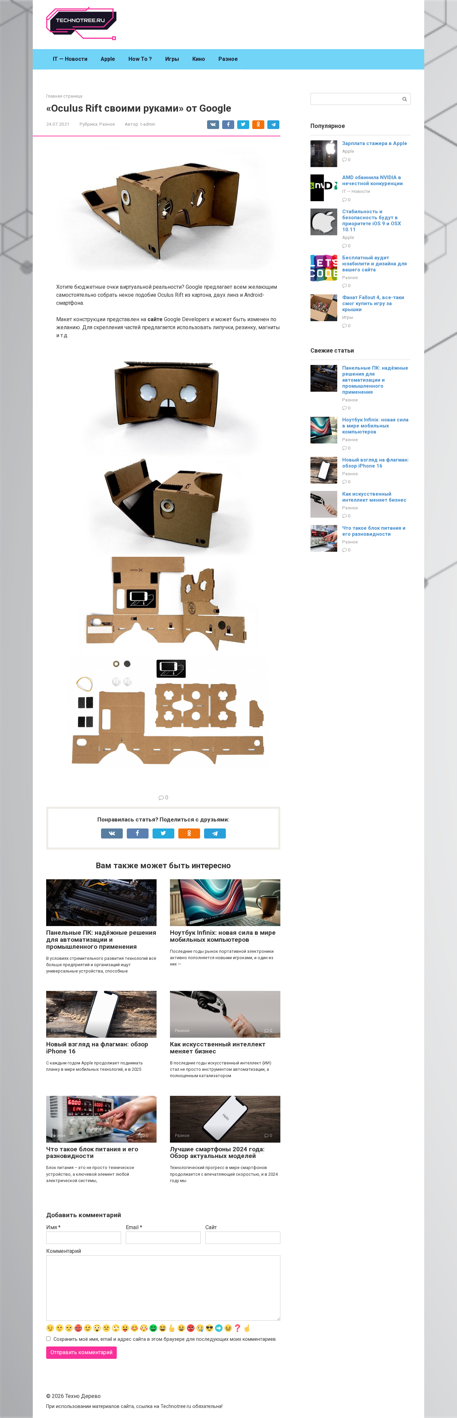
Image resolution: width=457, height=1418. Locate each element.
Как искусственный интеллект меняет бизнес (218, 1047)
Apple (108, 59)
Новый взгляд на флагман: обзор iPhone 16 (97, 1047)
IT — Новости (70, 59)
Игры (172, 59)
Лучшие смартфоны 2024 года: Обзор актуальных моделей (217, 1152)
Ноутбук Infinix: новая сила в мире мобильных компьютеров (223, 936)
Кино (198, 59)
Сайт (211, 1227)
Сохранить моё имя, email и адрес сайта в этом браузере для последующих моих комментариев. (165, 1339)
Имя (53, 1227)
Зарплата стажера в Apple (374, 143)
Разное (228, 59)
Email (134, 1227)
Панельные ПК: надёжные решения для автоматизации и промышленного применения (101, 939)
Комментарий (63, 1251)
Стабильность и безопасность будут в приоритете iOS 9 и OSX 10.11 (371, 221)
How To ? (140, 59)
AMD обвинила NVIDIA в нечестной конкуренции (372, 180)
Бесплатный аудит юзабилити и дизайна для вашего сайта (374, 264)
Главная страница (64, 96)
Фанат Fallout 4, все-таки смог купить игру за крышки (373, 303)
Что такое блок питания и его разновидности (92, 1152)
